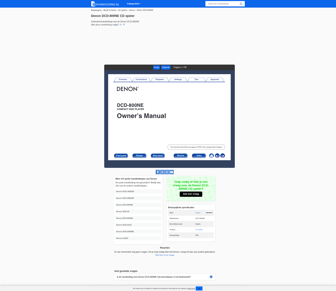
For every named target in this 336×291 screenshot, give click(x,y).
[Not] (124, 25)
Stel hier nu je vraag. (164, 255)
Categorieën (133, 4)
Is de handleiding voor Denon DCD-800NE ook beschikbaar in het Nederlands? (154, 277)
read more (191, 288)
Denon (198, 213)
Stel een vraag (191, 194)
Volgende (166, 67)
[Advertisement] (168, 45)
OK (199, 288)
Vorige (156, 67)
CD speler (199, 230)
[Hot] (120, 25)
